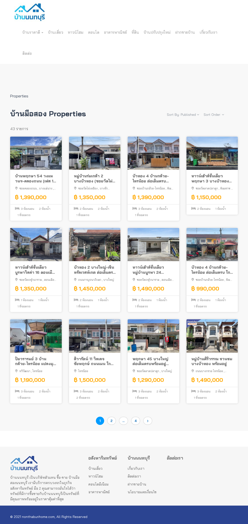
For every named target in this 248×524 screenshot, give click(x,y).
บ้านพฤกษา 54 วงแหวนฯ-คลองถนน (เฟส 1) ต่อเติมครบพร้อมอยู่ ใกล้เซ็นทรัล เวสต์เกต (35, 178)
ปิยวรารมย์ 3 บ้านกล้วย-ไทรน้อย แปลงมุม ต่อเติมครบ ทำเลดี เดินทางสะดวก (35, 361)
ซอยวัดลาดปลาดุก (207, 188)
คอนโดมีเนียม (98, 484)
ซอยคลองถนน (28, 188)
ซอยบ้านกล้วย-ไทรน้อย (151, 188)
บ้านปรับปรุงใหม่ (157, 32)
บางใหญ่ (108, 280)
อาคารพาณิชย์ (115, 32)
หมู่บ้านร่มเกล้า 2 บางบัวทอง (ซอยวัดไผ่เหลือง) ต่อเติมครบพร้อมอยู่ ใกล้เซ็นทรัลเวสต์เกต (93, 178)
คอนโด (93, 32)
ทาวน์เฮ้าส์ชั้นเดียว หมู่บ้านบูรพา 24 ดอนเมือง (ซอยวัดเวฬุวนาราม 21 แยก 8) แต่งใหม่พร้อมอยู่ (153, 270)
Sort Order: (213, 114)
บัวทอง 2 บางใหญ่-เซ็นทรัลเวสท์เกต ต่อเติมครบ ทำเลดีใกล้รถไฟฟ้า (95, 270)
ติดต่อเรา (134, 476)
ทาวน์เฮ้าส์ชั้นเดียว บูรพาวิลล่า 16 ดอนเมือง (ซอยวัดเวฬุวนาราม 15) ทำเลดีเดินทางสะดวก (36, 270)
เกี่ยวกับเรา (208, 32)
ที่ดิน (135, 32)
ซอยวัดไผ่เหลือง (88, 188)
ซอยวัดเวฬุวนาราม (30, 280)
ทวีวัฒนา (24, 371)
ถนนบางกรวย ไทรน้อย (209, 371)
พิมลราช (225, 188)
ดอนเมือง (50, 280)
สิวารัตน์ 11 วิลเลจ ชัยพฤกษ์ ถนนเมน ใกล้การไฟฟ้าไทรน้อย (93, 361)
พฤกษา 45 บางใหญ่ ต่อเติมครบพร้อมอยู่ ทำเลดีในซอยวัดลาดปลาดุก (150, 361)
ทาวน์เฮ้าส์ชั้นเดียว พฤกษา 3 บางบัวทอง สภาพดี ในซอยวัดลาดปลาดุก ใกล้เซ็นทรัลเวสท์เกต (212, 178)
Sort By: (181, 114)
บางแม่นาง (45, 188)
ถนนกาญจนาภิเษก (89, 280)
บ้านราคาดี (31, 32)
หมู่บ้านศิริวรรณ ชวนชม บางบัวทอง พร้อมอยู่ (211, 361)
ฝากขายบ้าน (185, 32)
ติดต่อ (27, 53)
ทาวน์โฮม (75, 32)
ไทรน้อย (37, 371)
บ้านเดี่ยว (55, 32)
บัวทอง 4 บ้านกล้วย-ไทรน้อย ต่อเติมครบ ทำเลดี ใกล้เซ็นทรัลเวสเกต (150, 178)
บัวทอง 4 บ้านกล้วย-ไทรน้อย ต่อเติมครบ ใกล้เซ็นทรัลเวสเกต (211, 270)
